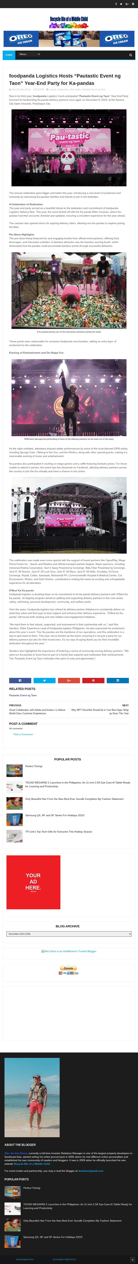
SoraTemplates (25, 1259)
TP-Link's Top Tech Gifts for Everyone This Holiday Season (58, 831)
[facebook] (116, 4)
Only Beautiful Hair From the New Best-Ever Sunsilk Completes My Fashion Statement (74, 798)
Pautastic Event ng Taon (93, 89)
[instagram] (133, 4)
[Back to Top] (132, 1259)
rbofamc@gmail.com (90, 1170)
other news (75, 89)
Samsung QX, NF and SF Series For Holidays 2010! (54, 815)
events (53, 89)
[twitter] (121, 4)
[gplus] (127, 4)
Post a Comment (23, 734)
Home (9, 55)
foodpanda (63, 89)
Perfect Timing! (33, 766)
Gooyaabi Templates (64, 1259)
